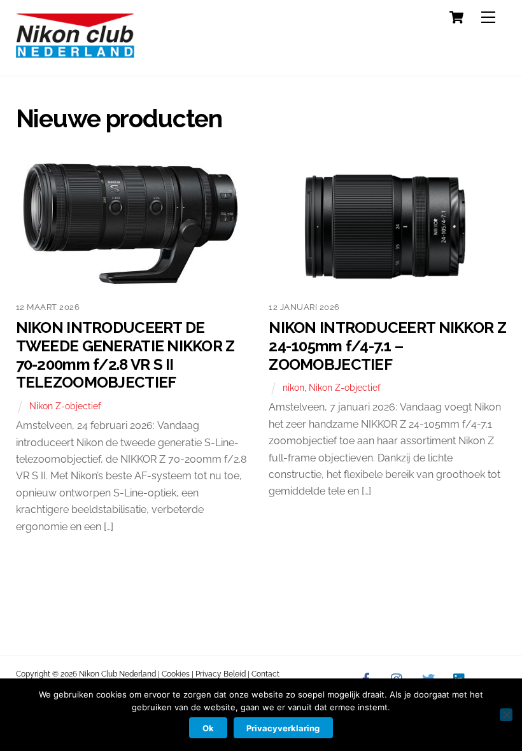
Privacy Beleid (220, 674)
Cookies (176, 674)
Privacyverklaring (283, 728)
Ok (208, 728)
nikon (293, 387)
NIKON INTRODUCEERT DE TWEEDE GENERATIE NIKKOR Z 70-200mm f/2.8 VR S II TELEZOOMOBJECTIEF (125, 354)
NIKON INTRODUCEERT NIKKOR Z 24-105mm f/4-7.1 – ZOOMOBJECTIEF (387, 346)
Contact (265, 674)
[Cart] (456, 17)
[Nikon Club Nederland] (75, 52)
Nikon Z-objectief (65, 405)
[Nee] (506, 714)
